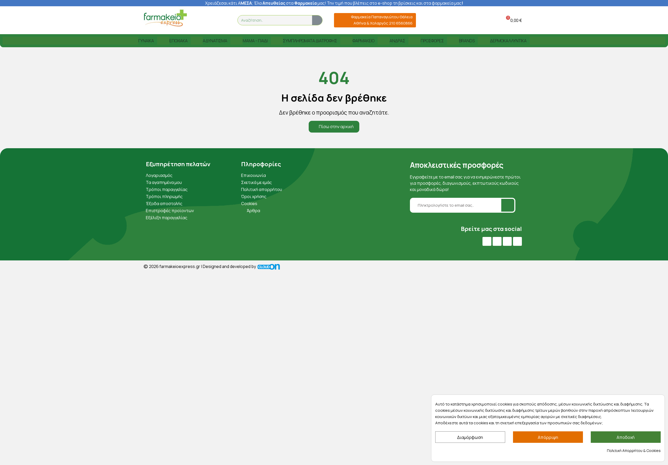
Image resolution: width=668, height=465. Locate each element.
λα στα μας (291, 3)
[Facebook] (486, 241)
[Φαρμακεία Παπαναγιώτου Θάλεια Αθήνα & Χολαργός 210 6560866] (340, 20)
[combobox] (272, 20)
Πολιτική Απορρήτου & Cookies (634, 450)
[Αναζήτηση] (317, 20)
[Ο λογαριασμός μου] (486, 20)
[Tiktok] (517, 241)
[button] (513, 20)
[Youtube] (497, 241)
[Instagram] (507, 241)
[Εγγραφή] (507, 205)
